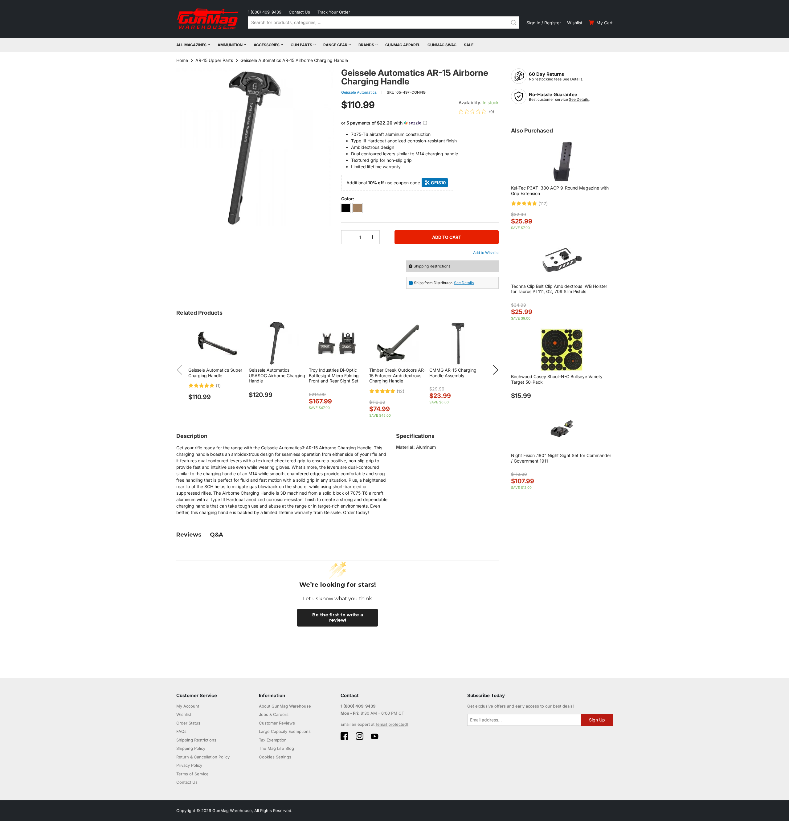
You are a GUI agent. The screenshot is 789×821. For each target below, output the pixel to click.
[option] (345, 208)
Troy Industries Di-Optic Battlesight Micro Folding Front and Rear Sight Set (334, 375)
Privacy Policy (189, 765)
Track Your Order (333, 12)
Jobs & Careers (273, 714)
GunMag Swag (441, 45)
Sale (468, 45)
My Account (187, 706)
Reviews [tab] (188, 534)
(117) (543, 204)
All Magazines (191, 45)
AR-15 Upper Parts (214, 60)
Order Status (188, 723)
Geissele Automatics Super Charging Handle (215, 372)
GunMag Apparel (402, 45)
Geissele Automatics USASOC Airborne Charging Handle (277, 375)
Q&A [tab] (216, 534)
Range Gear (335, 45)
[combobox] (383, 22)
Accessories (267, 45)
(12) (400, 391)
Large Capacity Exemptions (285, 731)
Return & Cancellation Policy (203, 756)
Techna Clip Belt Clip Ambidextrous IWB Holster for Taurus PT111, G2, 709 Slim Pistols (559, 289)
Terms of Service (192, 773)
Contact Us (299, 12)
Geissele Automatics (359, 92)
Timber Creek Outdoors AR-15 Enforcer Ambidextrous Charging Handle (397, 375)
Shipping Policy (190, 748)
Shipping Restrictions (196, 739)
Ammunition (230, 45)
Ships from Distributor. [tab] (444, 282)
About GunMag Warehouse (285, 706)
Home (182, 60)
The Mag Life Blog (276, 748)
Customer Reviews (277, 723)
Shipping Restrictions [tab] (432, 266)
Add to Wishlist (486, 252)
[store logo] (208, 19)
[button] (420, 123)
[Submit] (513, 22)
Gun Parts (301, 45)
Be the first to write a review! (337, 617)
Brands (366, 45)
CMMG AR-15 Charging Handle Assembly (452, 372)
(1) (218, 386)
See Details (572, 79)
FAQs (181, 731)
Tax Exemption (273, 739)
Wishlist (575, 22)
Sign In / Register (543, 22)
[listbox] (420, 209)
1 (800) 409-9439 (264, 12)
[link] (476, 111)
